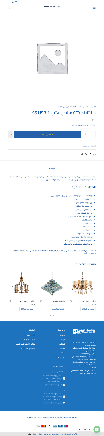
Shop (88, 107)
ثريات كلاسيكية (30, 335)
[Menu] (94, 7)
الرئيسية (94, 107)
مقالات (62, 348)
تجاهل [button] (29, 434)
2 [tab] (50, 315)
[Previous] (12, 287)
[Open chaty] (96, 429)
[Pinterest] (82, 154)
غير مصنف (82, 107)
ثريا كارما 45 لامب (59, 301)
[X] (86, 154)
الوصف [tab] (52, 168)
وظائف (62, 352)
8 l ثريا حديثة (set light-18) (87, 301)
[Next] (92, 287)
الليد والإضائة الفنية (28, 348)
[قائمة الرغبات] (12, 2)
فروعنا (63, 339)
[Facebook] (90, 154)
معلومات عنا (61, 335)
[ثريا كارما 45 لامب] (52, 285)
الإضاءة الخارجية (29, 339)
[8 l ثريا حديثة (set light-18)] (82, 285)
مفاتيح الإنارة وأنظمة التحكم (25, 343)
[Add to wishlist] (10, 134)
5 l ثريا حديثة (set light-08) (26, 301)
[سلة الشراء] (9, 7)
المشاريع (62, 343)
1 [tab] (53, 315)
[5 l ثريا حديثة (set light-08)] (21, 285)
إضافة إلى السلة (47, 134)
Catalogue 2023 (59, 357)
